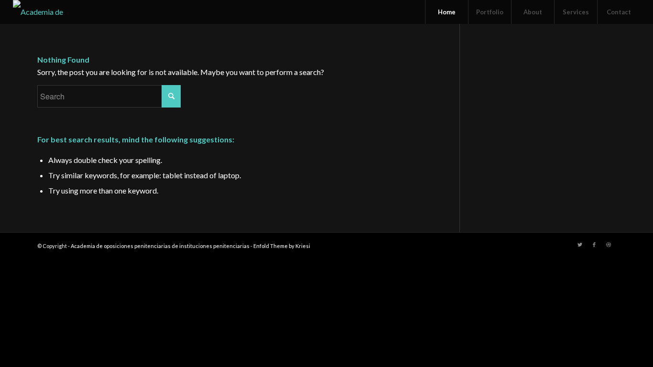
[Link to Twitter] (580, 244)
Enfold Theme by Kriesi (281, 246)
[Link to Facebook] (594, 244)
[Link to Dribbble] (608, 244)
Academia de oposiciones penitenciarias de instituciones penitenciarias (160, 246)
